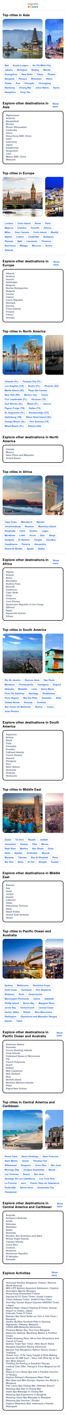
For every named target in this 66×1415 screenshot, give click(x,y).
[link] (33, 5)
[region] (33, 40)
